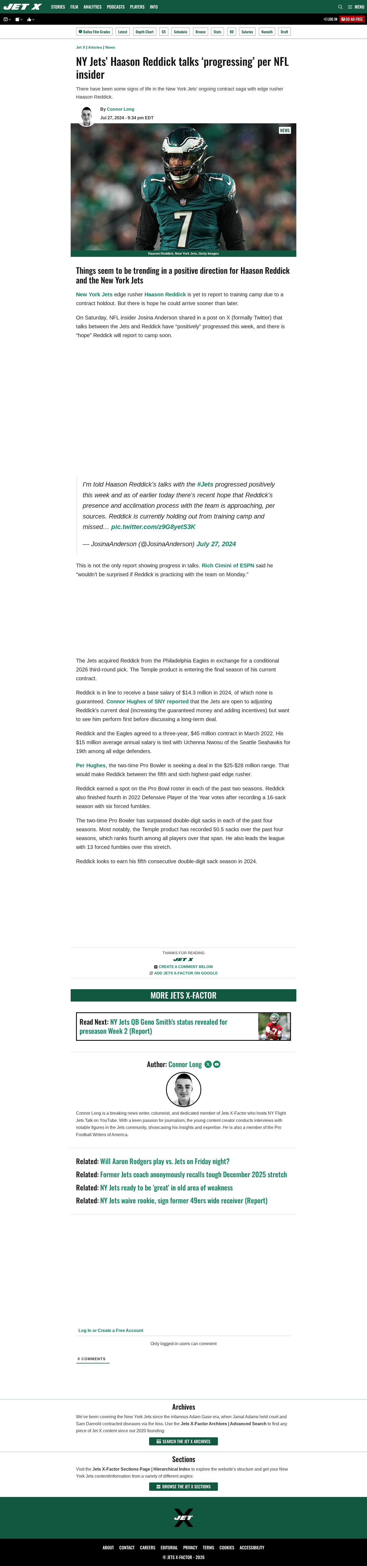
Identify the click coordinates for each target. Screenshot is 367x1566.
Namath (267, 31)
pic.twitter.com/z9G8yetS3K (153, 526)
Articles (95, 47)
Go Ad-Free (354, 19)
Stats (217, 31)
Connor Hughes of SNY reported (147, 701)
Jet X (80, 47)
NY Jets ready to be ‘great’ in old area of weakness (166, 1187)
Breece (201, 31)
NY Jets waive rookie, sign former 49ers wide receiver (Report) (184, 1200)
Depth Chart (145, 31)
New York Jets (94, 294)
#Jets (205, 484)
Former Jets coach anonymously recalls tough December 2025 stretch (193, 1174)
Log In (332, 19)
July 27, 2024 (216, 544)
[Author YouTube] (216, 1064)
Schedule (180, 31)
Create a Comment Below (186, 966)
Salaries (247, 31)
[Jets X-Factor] (24, 6)
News (110, 47)
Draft (284, 31)
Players (137, 6)
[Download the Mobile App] (6, 19)
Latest (122, 31)
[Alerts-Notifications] (18, 19)
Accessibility (252, 1547)
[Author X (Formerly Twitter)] (208, 1064)
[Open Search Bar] (340, 6)
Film (74, 6)
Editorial (169, 1547)
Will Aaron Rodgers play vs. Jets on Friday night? (165, 1161)
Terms (208, 1547)
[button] (356, 6)
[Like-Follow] (30, 19)
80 (231, 31)
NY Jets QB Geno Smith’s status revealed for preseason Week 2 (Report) (153, 1026)
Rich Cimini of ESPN (228, 565)
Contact (127, 1547)
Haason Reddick (165, 294)
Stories (58, 6)
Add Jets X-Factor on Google (186, 973)
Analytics (93, 6)
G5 (164, 31)
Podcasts (116, 6)
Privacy (190, 1547)
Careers (147, 1547)
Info (154, 6)
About (108, 1547)
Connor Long (120, 109)
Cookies (227, 1547)
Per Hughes (91, 765)
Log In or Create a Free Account (110, 1330)
